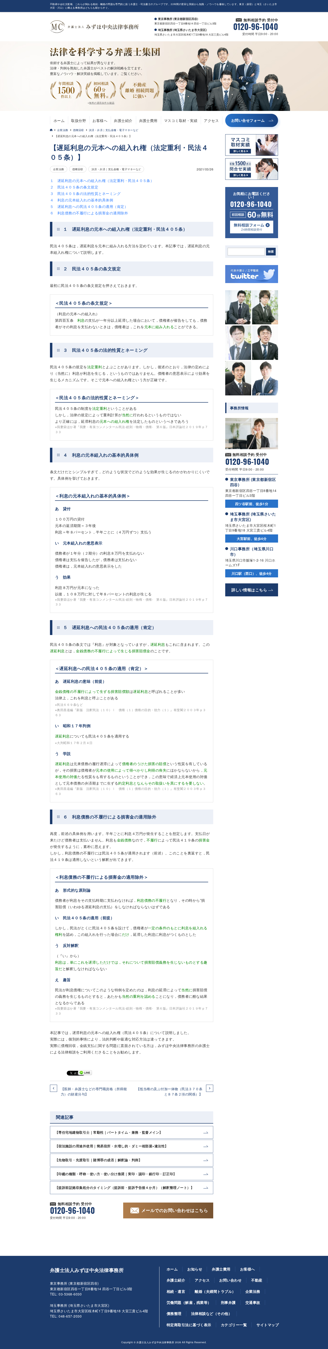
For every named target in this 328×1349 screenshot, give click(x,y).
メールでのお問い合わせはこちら (174, 1210)
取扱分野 (78, 120)
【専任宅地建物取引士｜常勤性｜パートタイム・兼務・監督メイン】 (109, 1132)
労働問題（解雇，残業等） (189, 1302)
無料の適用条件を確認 (101, 102)
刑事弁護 (228, 1302)
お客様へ (99, 120)
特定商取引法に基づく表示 (189, 1324)
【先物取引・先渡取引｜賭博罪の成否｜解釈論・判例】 (98, 1159)
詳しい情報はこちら (249, 590)
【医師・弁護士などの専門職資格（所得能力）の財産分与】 (94, 1091)
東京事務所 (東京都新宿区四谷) (253, 482)
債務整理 (174, 1313)
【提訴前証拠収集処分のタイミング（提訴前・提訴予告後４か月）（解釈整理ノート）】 (124, 1187)
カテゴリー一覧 (234, 1324)
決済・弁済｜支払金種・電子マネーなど (114, 130)
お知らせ (194, 1269)
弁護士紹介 (123, 120)
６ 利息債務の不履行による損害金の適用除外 (89, 212)
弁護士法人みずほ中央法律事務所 (87, 1270)
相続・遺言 (176, 1291)
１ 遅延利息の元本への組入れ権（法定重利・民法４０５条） (102, 180)
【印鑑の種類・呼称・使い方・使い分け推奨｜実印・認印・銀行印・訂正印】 (116, 1173)
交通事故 (252, 1302)
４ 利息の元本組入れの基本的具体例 (81, 199)
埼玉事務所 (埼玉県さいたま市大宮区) (253, 516)
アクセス (211, 120)
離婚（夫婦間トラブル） (215, 1291)
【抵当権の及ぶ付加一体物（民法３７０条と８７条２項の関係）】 (169, 1091)
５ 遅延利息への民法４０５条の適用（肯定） (89, 206)
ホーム (59, 120)
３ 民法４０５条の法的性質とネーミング (85, 193)
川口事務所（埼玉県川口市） (251, 551)
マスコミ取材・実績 (180, 120)
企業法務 (62, 130)
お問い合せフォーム (248, 120)
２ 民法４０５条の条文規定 (74, 186)
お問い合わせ (230, 1280)
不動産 (256, 1280)
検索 (271, 251)
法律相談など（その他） (211, 1313)
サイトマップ (267, 1324)
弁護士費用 (148, 120)
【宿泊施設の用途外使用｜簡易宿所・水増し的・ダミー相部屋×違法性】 (111, 1145)
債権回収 (78, 130)
